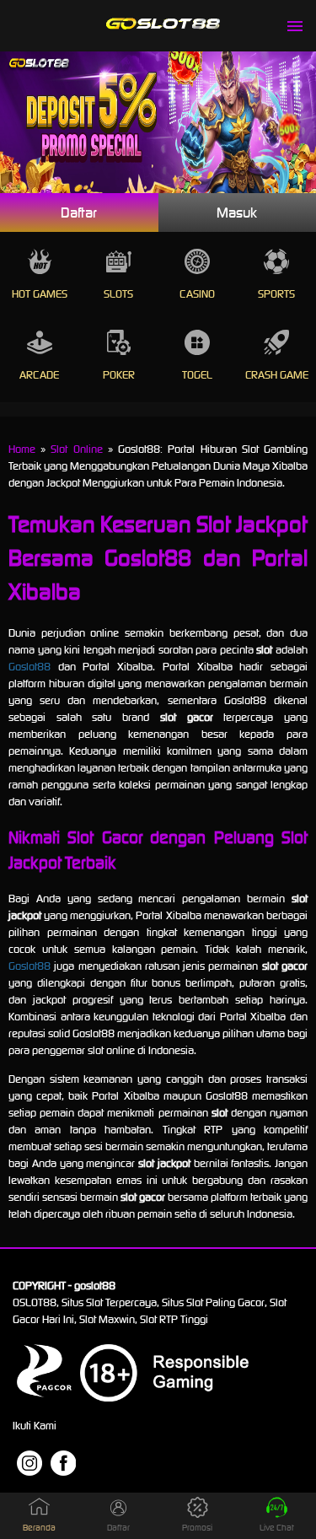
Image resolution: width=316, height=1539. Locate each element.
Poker (119, 375)
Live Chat (277, 1527)
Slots (118, 294)
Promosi (197, 1527)
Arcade (39, 375)
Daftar (79, 212)
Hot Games (39, 294)
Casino (197, 294)
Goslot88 (29, 666)
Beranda (39, 1527)
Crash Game (276, 375)
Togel (197, 375)
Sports (276, 294)
